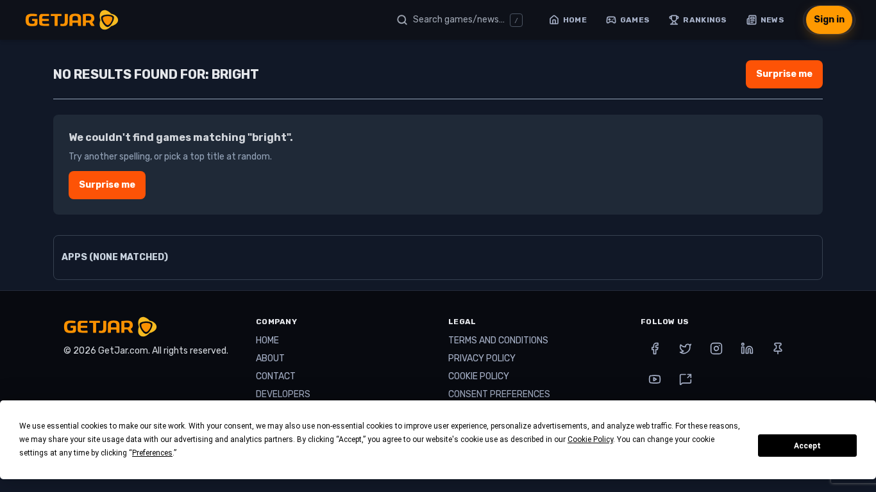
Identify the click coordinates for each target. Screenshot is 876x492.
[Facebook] (655, 348)
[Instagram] (716, 348)
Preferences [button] (152, 452)
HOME (267, 340)
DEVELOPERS (283, 394)
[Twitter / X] (685, 348)
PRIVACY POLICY (482, 358)
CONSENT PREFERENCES (499, 394)
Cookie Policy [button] (590, 439)
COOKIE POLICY (478, 376)
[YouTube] (655, 379)
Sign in (829, 19)
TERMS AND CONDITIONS (498, 340)
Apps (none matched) (115, 257)
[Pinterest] (778, 348)
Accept (807, 445)
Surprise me (784, 74)
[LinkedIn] (747, 348)
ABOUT (270, 358)
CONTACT (276, 376)
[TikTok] (685, 379)
